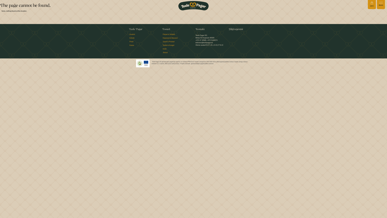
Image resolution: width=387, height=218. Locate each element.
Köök (164, 49)
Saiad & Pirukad (168, 41)
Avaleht (132, 34)
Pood (131, 41)
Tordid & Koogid (168, 45)
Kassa (132, 45)
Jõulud (165, 52)
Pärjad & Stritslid (169, 34)
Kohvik (132, 38)
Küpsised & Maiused (170, 38)
